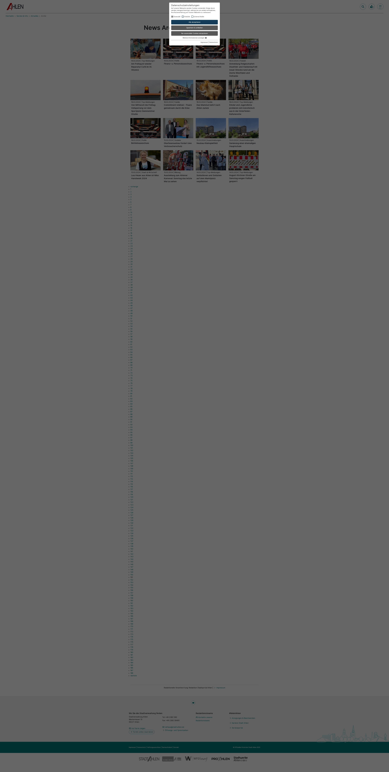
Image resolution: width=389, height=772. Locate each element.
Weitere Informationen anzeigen (194, 38)
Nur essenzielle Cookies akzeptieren (194, 33)
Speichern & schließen (194, 28)
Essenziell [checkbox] (177, 16)
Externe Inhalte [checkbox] (199, 16)
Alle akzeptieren (194, 22)
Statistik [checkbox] (187, 16)
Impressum (204, 42)
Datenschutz (213, 42)
